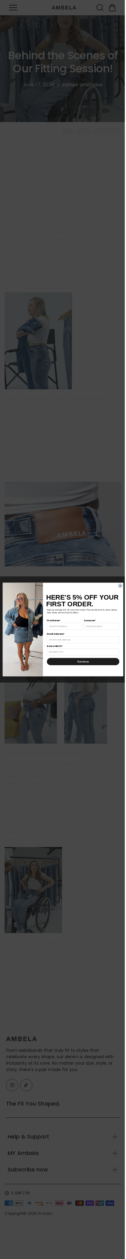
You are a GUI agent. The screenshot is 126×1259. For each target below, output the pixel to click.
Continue (81, 661)
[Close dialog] (119, 586)
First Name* (52, 620)
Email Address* (54, 633)
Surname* (88, 620)
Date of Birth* (53, 646)
